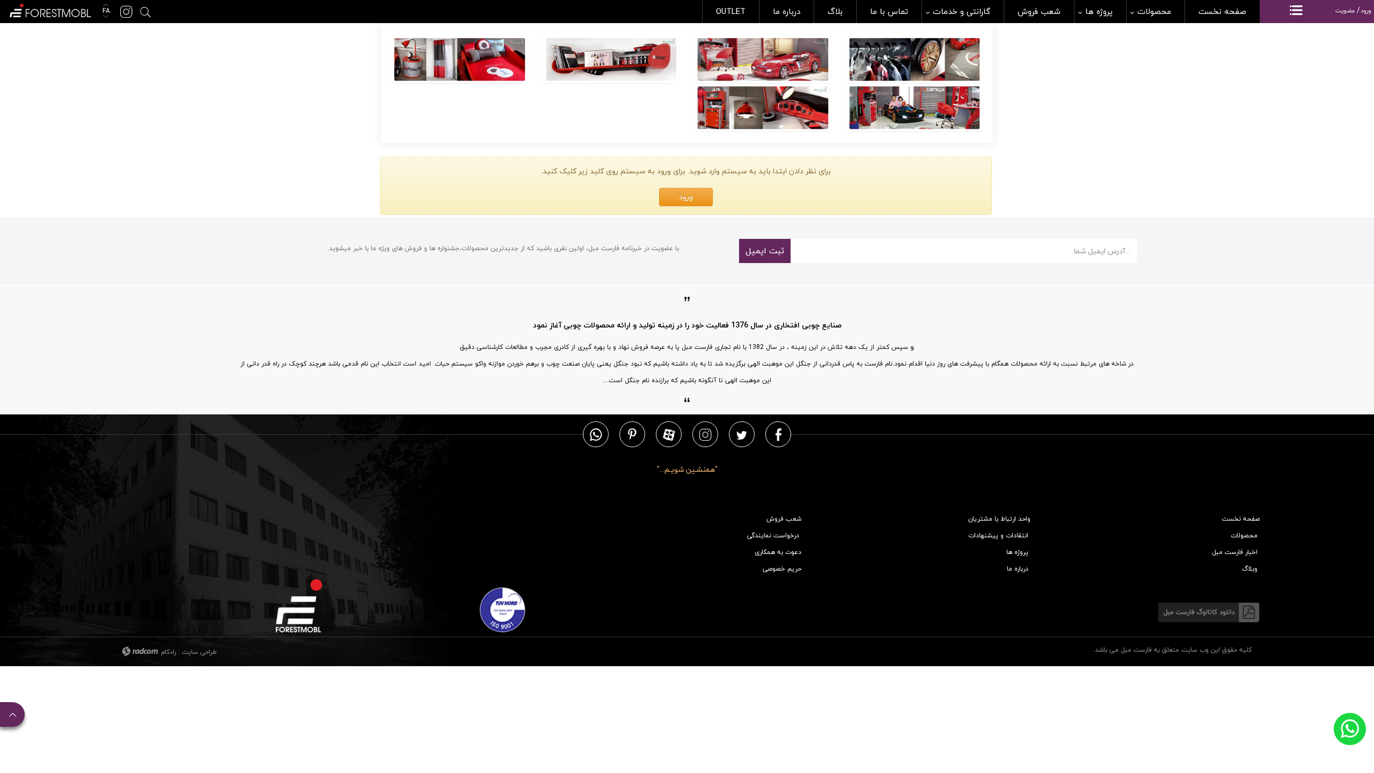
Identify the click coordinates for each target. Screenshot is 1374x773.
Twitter (742, 434)
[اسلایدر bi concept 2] (763, 108)
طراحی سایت (199, 652)
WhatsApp (596, 434)
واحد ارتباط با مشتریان (999, 518)
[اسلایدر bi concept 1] (915, 108)
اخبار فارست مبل (1235, 552)
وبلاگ (1250, 568)
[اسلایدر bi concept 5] (611, 59)
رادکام (168, 652)
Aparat (669, 434)
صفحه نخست (1241, 518)
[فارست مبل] (49, 9)
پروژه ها (1017, 552)
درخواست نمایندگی (773, 535)
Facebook (778, 434)
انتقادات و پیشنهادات (998, 535)
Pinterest (632, 434)
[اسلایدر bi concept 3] (915, 59)
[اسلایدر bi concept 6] (460, 59)
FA (105, 11)
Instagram (705, 434)
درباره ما (1017, 568)
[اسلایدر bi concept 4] (763, 59)
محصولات (1244, 535)
